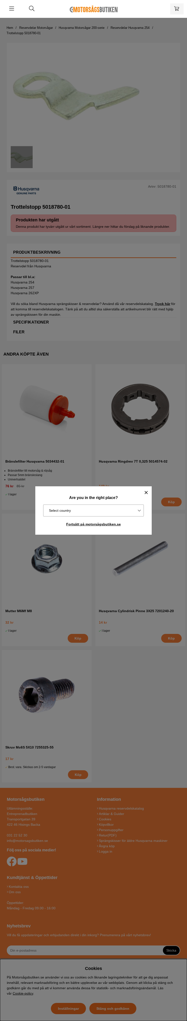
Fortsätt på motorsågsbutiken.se (93, 524)
